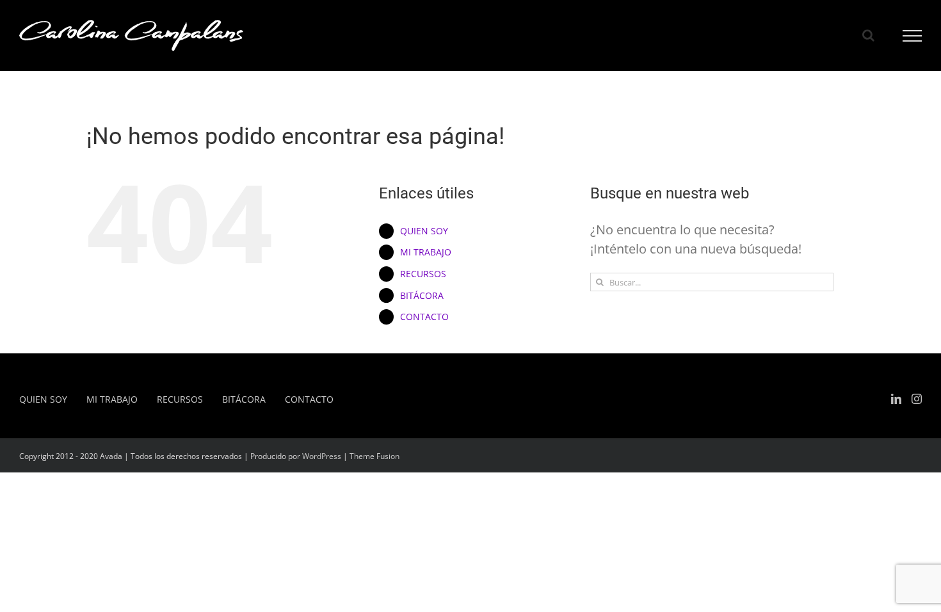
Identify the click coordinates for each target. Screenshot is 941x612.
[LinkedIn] (896, 399)
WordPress (321, 456)
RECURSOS (423, 274)
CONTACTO (424, 316)
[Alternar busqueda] (868, 35)
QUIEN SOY (424, 231)
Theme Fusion (374, 456)
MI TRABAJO (425, 252)
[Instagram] (917, 399)
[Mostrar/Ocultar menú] (913, 36)
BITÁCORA (422, 295)
